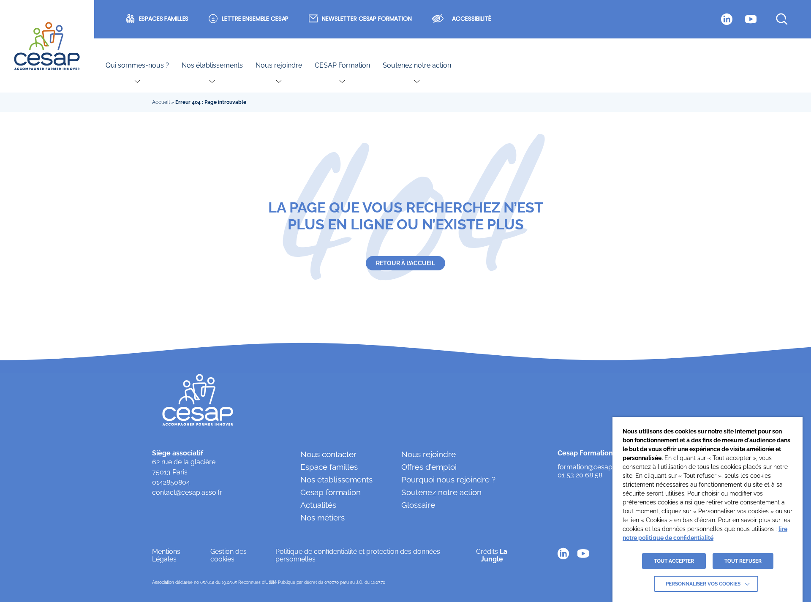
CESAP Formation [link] (342, 65)
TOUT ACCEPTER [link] (674, 561)
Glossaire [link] (418, 504)
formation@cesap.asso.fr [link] (596, 467)
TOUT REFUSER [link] (743, 561)
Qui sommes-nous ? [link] (137, 65)
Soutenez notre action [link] (417, 65)
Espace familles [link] (329, 466)
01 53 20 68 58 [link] (580, 475)
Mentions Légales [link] (166, 555)
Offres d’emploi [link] (429, 466)
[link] (47, 46)
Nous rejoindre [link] (279, 65)
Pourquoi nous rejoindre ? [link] (448, 479)
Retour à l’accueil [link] (405, 263)
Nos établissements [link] (212, 65)
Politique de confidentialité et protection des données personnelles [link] (357, 555)
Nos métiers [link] (322, 517)
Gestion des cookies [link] (228, 555)
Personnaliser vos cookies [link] (703, 584)
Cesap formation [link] (330, 492)
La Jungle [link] (494, 555)
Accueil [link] (161, 102)
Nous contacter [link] (328, 454)
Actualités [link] (318, 504)
